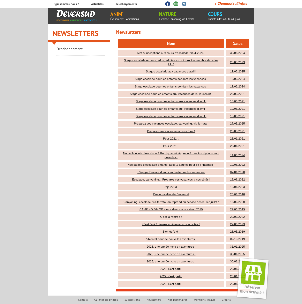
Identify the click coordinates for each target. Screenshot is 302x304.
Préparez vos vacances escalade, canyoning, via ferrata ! (171, 123)
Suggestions (132, 300)
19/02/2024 (237, 78)
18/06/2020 (237, 202)
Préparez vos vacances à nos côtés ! (171, 131)
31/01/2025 (237, 246)
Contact (83, 300)
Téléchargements (126, 4)
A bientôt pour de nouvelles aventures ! (171, 239)
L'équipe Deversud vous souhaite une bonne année (171, 172)
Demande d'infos (230, 4)
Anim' (124, 16)
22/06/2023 (237, 224)
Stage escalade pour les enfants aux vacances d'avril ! (171, 101)
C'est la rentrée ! (171, 216)
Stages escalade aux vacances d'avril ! (171, 71)
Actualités (97, 4)
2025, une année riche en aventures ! (171, 246)
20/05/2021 (237, 131)
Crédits (226, 300)
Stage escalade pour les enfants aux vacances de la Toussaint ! (171, 94)
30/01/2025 (237, 254)
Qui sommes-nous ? (66, 4)
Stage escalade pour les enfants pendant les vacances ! (171, 78)
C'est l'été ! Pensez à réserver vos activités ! (171, 224)
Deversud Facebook (168, 4)
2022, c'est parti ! (171, 268)
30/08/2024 (237, 53)
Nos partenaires (177, 300)
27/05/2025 (237, 123)
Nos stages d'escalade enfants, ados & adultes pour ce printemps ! (171, 164)
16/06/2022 (237, 179)
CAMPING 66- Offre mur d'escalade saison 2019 (171, 209)
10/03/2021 (237, 101)
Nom (171, 44)
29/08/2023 (237, 62)
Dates (238, 44)
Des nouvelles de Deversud (171, 194)
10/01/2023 (237, 187)
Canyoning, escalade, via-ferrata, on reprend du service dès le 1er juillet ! (171, 202)
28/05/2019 (237, 231)
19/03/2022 (237, 164)
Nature (176, 16)
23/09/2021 (237, 94)
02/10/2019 (237, 239)
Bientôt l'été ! (171, 231)
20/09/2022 (237, 216)
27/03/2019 (237, 209)
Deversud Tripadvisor (176, 4)
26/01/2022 (237, 268)
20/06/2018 (237, 194)
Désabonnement (69, 49)
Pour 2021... (171, 138)
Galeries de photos (106, 300)
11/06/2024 (237, 155)
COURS (224, 16)
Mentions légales (204, 300)
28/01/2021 (237, 138)
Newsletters (75, 33)
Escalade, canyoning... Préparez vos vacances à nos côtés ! (171, 179)
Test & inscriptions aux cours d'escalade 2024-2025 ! (171, 53)
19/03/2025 (237, 71)
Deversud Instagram (184, 4)
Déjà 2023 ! (171, 187)
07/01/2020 (237, 172)
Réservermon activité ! (252, 290)
